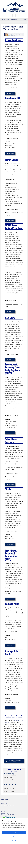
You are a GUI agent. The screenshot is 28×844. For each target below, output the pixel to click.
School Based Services (11, 440)
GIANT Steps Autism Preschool (13, 226)
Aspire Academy (13, 40)
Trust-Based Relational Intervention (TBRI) (11, 555)
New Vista (10, 318)
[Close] (26, 820)
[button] (14, 15)
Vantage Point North (12, 652)
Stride (8, 489)
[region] (14, 831)
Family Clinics (11, 159)
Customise (14, 836)
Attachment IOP (12, 98)
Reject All (14, 840)
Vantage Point (12, 603)
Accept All (14, 832)
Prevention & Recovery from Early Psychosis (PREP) (12, 369)
